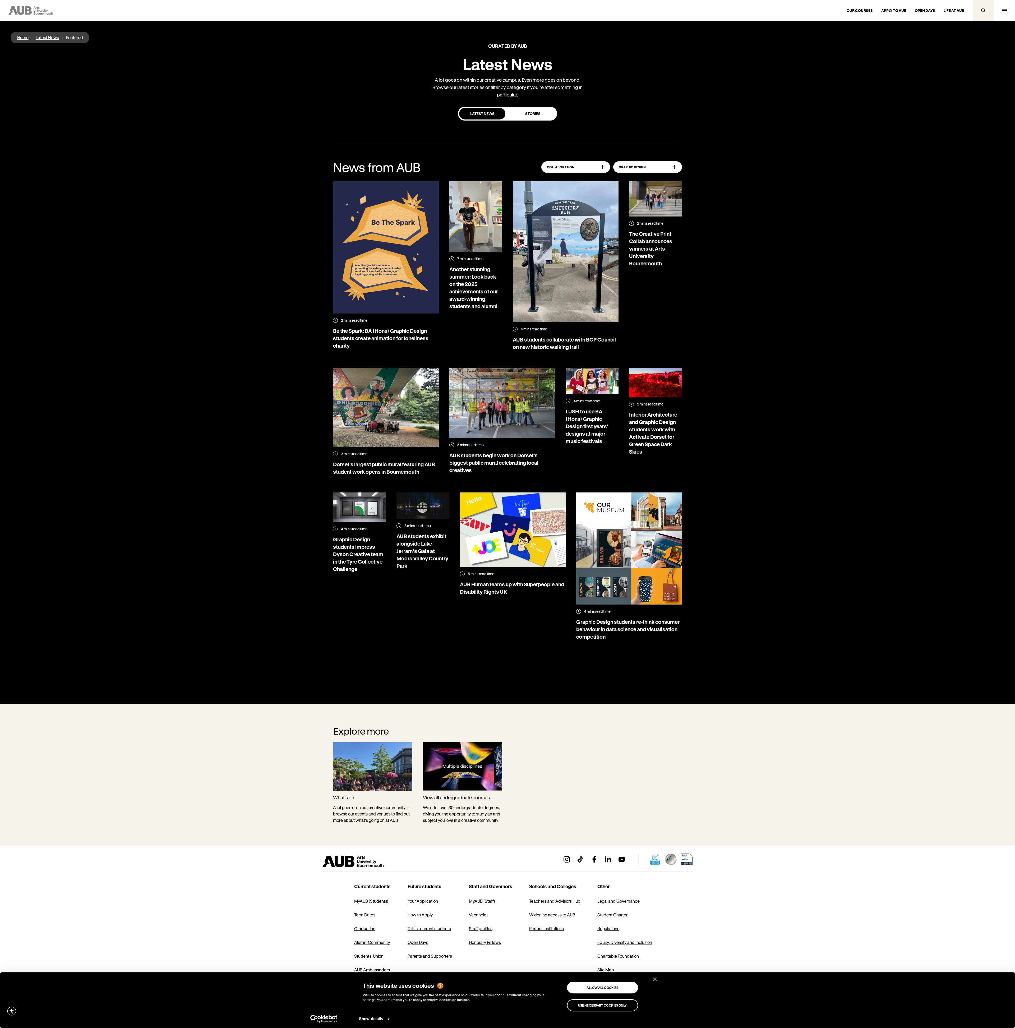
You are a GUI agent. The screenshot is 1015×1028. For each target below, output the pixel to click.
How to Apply (420, 914)
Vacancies (478, 914)
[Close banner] (655, 979)
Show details (371, 1018)
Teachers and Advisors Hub (554, 900)
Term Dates (364, 914)
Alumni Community (372, 942)
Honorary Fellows (485, 942)
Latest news (482, 113)
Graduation (364, 928)
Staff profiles (480, 928)
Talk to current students (429, 928)
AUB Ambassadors (372, 969)
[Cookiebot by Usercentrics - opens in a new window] (324, 1019)
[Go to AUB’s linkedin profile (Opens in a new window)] (608, 859)
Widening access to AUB (552, 914)
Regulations (608, 928)
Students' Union (369, 955)
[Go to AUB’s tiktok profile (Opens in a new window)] (580, 859)
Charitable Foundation (618, 955)
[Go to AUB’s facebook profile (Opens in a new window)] (594, 859)
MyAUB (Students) (371, 900)
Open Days (418, 942)
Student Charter (612, 914)
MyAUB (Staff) (482, 900)
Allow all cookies (602, 987)
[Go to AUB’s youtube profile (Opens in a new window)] (622, 859)
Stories (533, 113)
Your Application (423, 900)
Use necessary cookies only (602, 1005)
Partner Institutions (546, 928)
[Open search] (983, 10)
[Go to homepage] (364, 861)
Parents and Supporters (430, 955)
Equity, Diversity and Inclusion (624, 942)
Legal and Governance (618, 900)
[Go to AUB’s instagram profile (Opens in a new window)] (567, 859)
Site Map (605, 969)
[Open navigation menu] (1004, 10)
